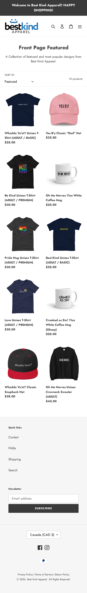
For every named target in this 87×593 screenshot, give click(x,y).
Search (13, 470)
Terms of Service (44, 574)
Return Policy (62, 574)
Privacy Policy (25, 574)
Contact (13, 437)
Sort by (10, 75)
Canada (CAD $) (42, 534)
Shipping (14, 459)
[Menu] (79, 26)
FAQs (12, 448)
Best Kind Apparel (37, 579)
